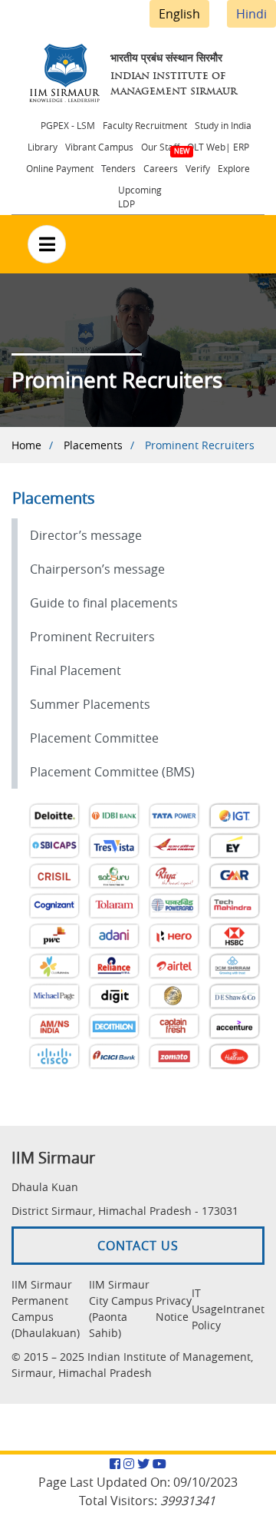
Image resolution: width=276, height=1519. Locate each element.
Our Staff (160, 147)
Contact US (138, 1245)
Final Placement (75, 670)
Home (26, 445)
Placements (93, 445)
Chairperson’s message (97, 569)
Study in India (223, 125)
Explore (234, 168)
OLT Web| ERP (218, 147)
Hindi (251, 13)
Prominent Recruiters (92, 636)
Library (43, 147)
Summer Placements (90, 704)
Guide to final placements (104, 602)
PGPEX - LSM (68, 125)
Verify (198, 168)
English (179, 13)
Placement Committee (94, 738)
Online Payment (60, 168)
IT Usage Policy (207, 1309)
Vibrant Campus (99, 147)
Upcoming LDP (140, 197)
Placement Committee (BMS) (112, 771)
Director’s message (86, 535)
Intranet (243, 1309)
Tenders (118, 168)
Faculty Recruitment (145, 125)
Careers (160, 168)
